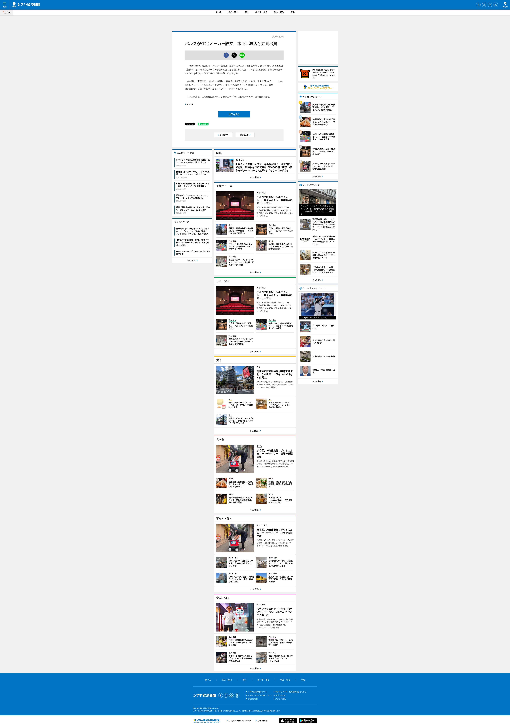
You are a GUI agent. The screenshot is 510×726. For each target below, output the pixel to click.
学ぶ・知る (279, 12)
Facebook (478, 5)
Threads (496, 5)
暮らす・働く (261, 12)
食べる (219, 12)
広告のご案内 (253, 699)
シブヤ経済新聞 (26, 4)
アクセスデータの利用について (260, 695)
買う (247, 12)
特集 (293, 12)
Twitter (484, 5)
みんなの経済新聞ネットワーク (206, 721)
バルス (190, 104)
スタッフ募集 (280, 699)
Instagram (490, 5)
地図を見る (234, 114)
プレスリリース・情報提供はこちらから (290, 692)
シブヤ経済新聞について (257, 692)
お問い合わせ (280, 695)
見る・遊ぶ (233, 12)
